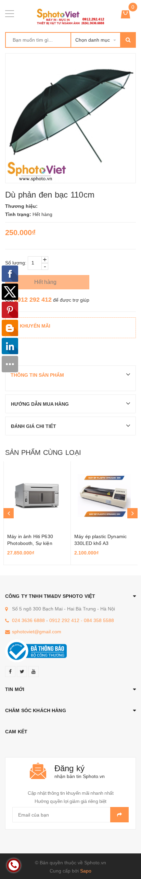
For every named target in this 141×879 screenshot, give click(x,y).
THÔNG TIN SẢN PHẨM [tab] (37, 375)
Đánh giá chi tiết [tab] (33, 426)
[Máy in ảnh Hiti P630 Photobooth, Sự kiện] (37, 495)
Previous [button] (8, 513)
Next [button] (132, 513)
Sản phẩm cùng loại (43, 452)
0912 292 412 (33, 299)
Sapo (85, 871)
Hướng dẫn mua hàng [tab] (40, 404)
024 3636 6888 (28, 620)
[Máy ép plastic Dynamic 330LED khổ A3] (104, 495)
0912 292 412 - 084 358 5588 (81, 620)
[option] (36, 513)
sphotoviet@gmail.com (36, 631)
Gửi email (119, 814)
